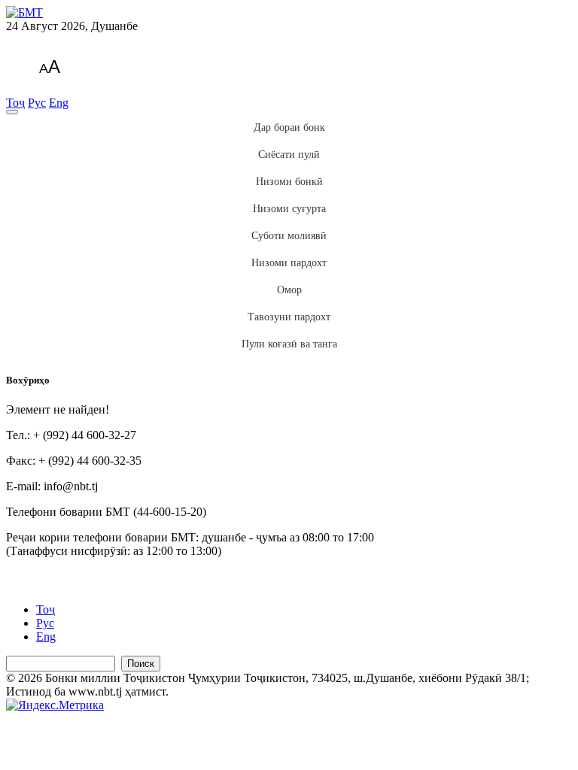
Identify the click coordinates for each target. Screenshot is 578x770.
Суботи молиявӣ (289, 235)
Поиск (140, 663)
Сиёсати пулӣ (289, 154)
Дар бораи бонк (289, 127)
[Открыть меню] (12, 112)
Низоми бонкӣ (289, 181)
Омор (289, 290)
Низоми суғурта (289, 208)
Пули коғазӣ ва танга (289, 344)
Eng (58, 102)
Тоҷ (15, 102)
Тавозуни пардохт (289, 317)
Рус (37, 102)
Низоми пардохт (289, 262)
